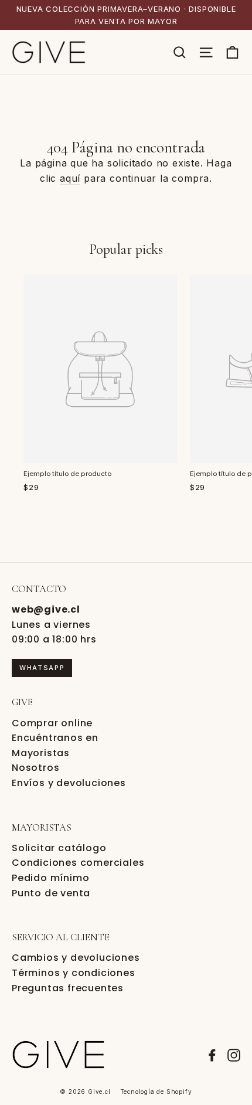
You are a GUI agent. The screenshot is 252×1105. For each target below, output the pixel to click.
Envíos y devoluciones (69, 783)
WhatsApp (41, 668)
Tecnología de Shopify (156, 1091)
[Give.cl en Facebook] (212, 1054)
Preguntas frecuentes (68, 988)
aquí (70, 178)
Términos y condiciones (73, 973)
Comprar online (52, 723)
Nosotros (35, 767)
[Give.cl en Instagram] (233, 1054)
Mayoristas (41, 753)
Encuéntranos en (55, 737)
